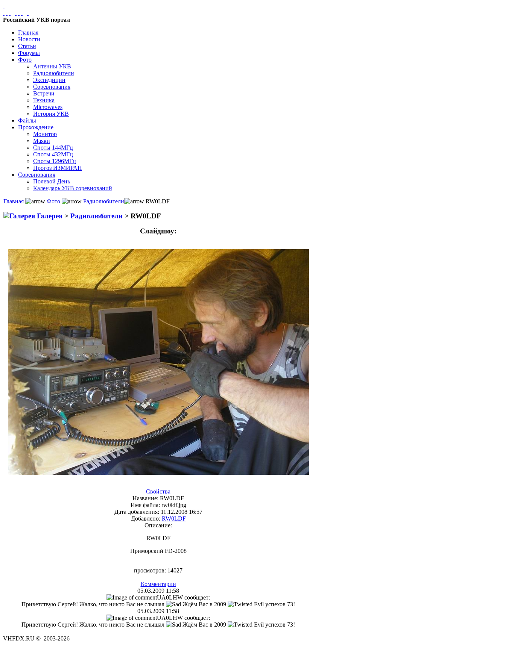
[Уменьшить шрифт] (22, 13)
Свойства (158, 491)
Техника (44, 100)
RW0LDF (174, 518)
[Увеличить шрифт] (16, 13)
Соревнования (51, 86)
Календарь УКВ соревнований (72, 188)
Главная (28, 32)
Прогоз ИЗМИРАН (57, 168)
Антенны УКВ (52, 66)
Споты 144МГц (53, 147)
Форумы (29, 53)
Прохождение (35, 127)
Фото (25, 59)
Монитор (45, 134)
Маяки (41, 141)
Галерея (49, 216)
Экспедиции (49, 80)
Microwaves (47, 107)
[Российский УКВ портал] (4, 6)
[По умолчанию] (19, 13)
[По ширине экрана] (4, 13)
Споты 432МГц (53, 154)
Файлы (27, 120)
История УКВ (51, 114)
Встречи (44, 93)
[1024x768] (7, 13)
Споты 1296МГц (54, 161)
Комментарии (158, 584)
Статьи (27, 46)
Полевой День (51, 181)
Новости (29, 39)
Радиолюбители (53, 73)
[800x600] (10, 13)
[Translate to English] (28, 13)
